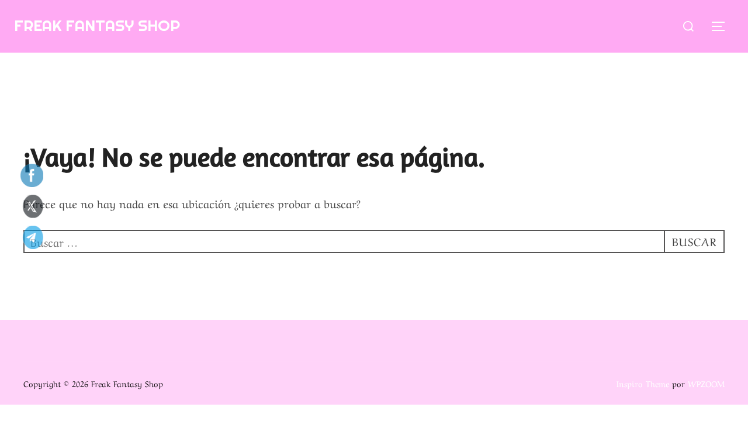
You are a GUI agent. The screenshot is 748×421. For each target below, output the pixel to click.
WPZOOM (706, 383)
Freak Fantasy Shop (97, 25)
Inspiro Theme (643, 383)
